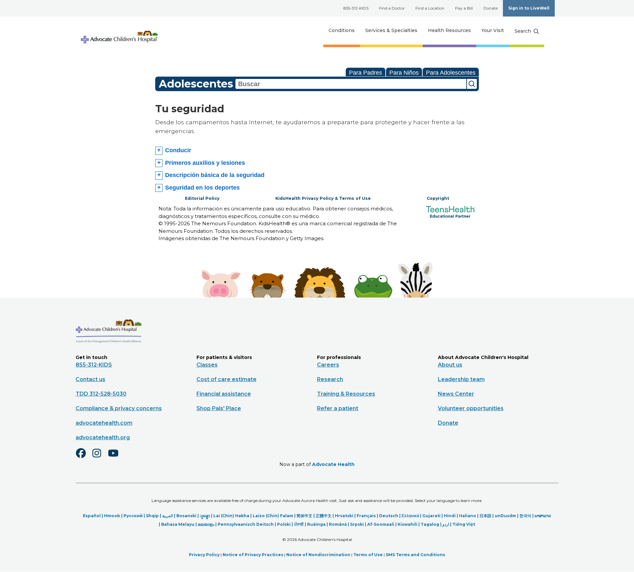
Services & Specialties (391, 30)
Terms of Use (368, 554)
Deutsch (388, 515)
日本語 (485, 515)
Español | (93, 515)
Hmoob (112, 515)
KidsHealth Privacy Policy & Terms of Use (323, 198)
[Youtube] (116, 457)
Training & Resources (346, 394)
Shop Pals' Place (218, 408)
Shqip (152, 515)
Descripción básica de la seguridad (214, 175)
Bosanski (186, 515)
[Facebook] (83, 457)
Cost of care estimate (226, 379)
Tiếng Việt (463, 524)
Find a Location (429, 8)
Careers (328, 365)
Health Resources (449, 30)
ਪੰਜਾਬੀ (299, 524)
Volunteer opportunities (471, 408)
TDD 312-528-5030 (101, 394)
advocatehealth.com (104, 423)
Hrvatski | (346, 515)
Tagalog (430, 524)
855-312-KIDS (356, 8)
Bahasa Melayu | (179, 524)
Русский (133, 515)
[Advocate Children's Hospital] (109, 352)
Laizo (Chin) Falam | (275, 515)
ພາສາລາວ (543, 515)
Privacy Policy (204, 554)
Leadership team (461, 379)
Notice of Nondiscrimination (318, 554)
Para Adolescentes (451, 72)
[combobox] (350, 84)
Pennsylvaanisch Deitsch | (247, 524)
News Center (456, 394)
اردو (445, 524)
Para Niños (404, 72)
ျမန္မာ (205, 515)
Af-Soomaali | (382, 524)
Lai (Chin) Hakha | (233, 515)
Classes (207, 365)
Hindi (450, 515)
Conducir (178, 150)
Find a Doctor (392, 8)
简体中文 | (306, 515)
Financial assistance (223, 394)
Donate (490, 8)
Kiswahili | (409, 524)
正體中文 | (325, 515)
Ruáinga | (318, 524)
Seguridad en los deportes (202, 187)
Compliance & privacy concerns (119, 408)
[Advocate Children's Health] (118, 31)
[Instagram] (99, 457)
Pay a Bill (464, 8)
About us (450, 365)
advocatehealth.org (103, 437)
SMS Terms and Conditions (415, 554)
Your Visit (492, 30)
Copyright (438, 198)
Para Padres (365, 72)
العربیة (167, 515)
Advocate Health (333, 464)
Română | (339, 524)
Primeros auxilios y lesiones (205, 163)
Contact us (90, 379)
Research (330, 379)
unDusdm (505, 515)
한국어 (525, 515)
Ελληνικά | (412, 515)
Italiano (467, 515)
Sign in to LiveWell (528, 8)
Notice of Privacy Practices (253, 554)
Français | (368, 515)
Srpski (357, 524)
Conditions (342, 30)
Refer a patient (337, 408)
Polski (284, 524)
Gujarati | (433, 515)
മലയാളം (206, 524)
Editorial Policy (202, 198)
